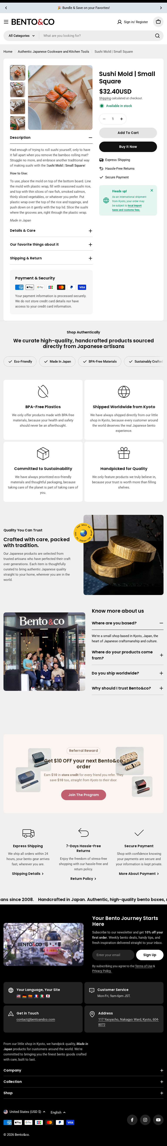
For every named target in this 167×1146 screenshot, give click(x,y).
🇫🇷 (36, 996)
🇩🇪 (24, 996)
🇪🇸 (30, 996)
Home (7, 52)
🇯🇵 (48, 996)
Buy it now (128, 146)
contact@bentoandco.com (36, 1019)
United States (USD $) (25, 1112)
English (56, 1112)
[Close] (152, 190)
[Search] (157, 35)
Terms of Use (143, 966)
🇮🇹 (42, 996)
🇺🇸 (19, 996)
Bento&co (22, 1135)
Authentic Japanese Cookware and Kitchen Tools (53, 52)
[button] (6, 7)
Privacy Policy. (102, 971)
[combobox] (83, 35)
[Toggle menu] (6, 21)
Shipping (105, 98)
